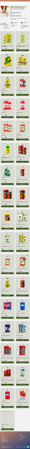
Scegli (7, 50)
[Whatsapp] (28, 447)
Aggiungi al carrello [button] (22, 50)
